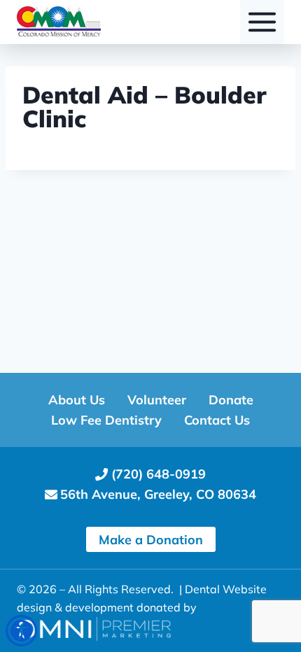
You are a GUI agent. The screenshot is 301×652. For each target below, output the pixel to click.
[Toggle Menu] (262, 22)
